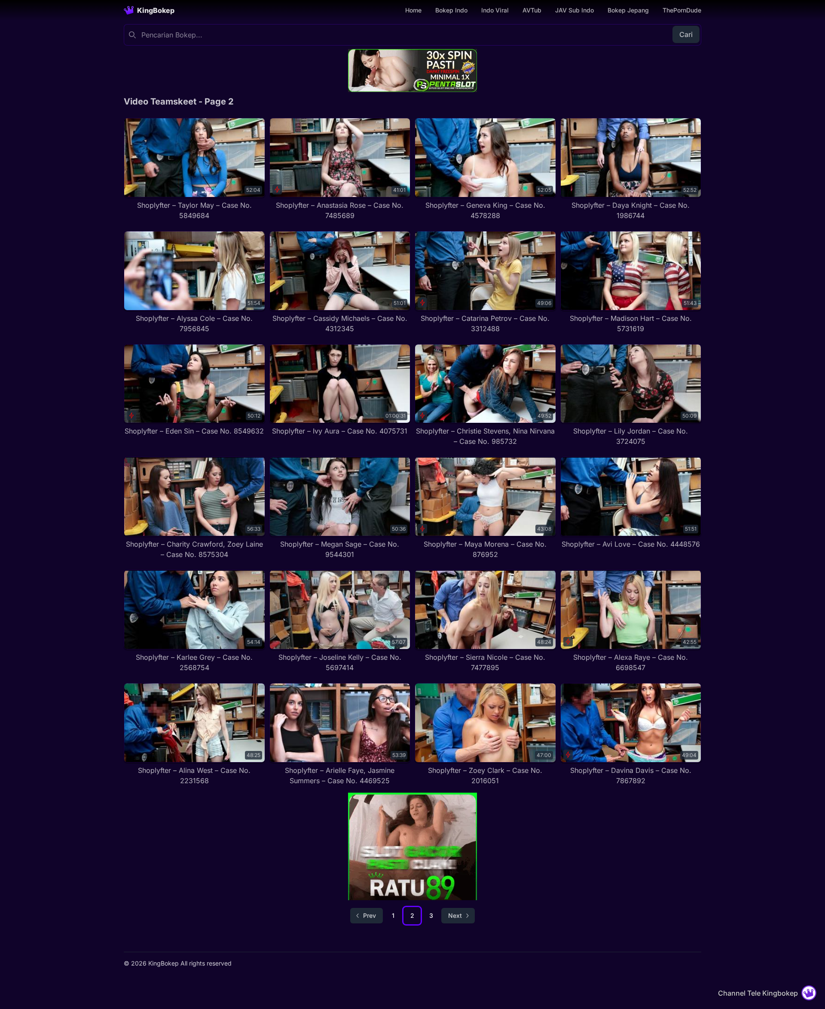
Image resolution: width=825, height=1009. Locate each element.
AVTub (531, 10)
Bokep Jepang (628, 10)
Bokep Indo (451, 10)
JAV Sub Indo (574, 10)
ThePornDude (682, 10)
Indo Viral (495, 10)
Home (413, 10)
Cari (686, 34)
